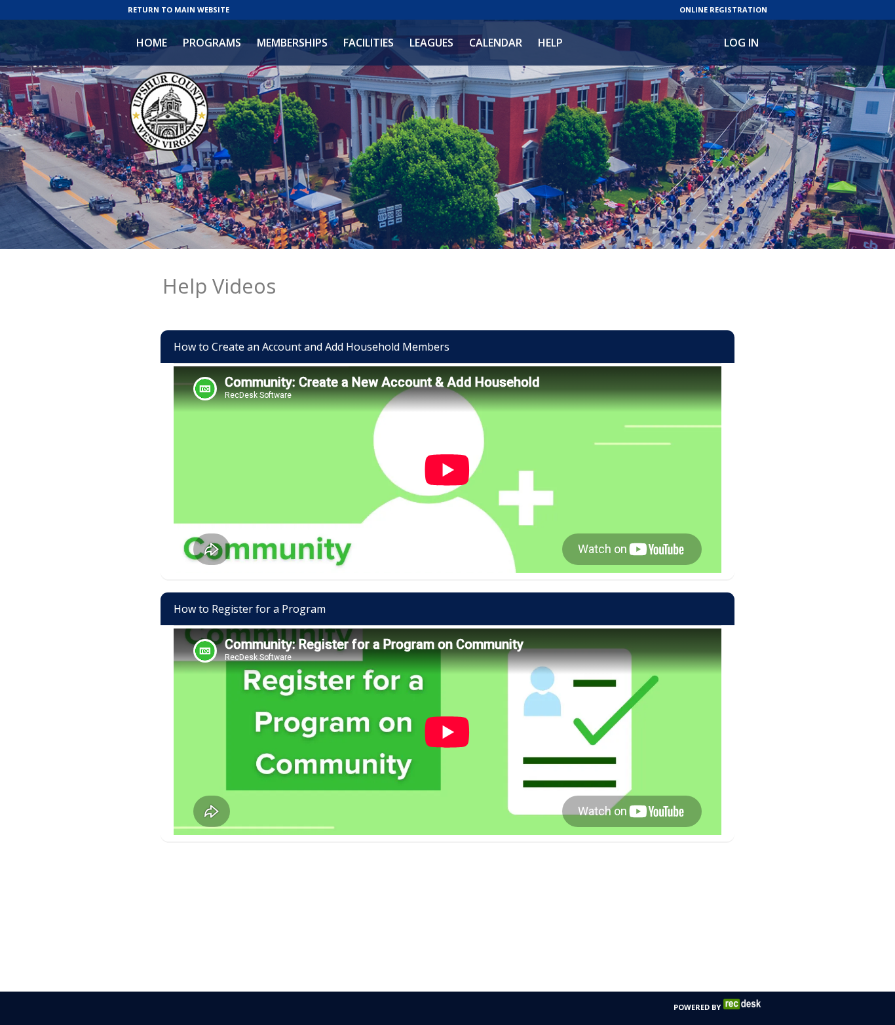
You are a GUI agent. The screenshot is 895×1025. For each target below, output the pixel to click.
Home (151, 42)
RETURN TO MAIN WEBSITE (178, 9)
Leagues (431, 42)
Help (550, 42)
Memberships (292, 42)
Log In (741, 42)
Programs (212, 42)
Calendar (495, 42)
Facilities (368, 42)
